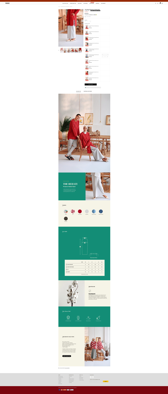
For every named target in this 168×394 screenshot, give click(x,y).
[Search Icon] (155, 3)
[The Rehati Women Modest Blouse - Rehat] (86, 33)
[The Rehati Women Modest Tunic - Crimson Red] (86, 73)
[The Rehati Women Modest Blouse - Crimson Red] (86, 38)
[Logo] (10, 3)
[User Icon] (157, 3)
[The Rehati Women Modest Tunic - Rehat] (86, 67)
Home (59, 6)
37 (88, 269)
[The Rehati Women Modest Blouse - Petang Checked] (86, 50)
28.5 (95, 264)
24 (85, 264)
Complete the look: (87, 23)
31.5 (101, 264)
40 (95, 271)
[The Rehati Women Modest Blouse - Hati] (86, 27)
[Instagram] (93, 377)
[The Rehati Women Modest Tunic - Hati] (86, 61)
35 (85, 269)
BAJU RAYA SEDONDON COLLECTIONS (84, 0)
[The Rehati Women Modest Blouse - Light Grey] (86, 44)
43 (98, 269)
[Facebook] (90, 377)
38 (85, 271)
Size (88, 16)
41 (95, 269)
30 (98, 264)
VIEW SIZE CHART (89, 16)
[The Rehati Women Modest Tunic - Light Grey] (86, 79)
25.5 (88, 264)
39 (88, 271)
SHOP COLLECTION (66, 356)
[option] (70, 28)
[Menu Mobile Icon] (162, 3)
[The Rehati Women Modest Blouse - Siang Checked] (86, 56)
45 (101, 269)
